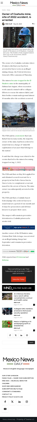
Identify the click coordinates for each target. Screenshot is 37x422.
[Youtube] (5, 409)
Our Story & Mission (10, 375)
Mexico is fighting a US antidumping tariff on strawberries (22, 324)
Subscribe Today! (18, 279)
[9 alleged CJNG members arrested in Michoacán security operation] (7, 311)
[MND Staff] (3, 24)
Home (4, 10)
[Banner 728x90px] (18, 168)
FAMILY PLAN (7, 378)
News (8, 10)
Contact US (7, 394)
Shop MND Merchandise (11, 386)
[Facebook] (10, 335)
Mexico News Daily (9, 419)
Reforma (5, 260)
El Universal (20, 257)
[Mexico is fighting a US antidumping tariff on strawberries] (7, 324)
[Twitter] (15, 335)
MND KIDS (6, 381)
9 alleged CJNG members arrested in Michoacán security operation (23, 311)
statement (20, 136)
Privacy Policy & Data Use (12, 397)
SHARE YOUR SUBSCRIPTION (23, 378)
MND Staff (8, 24)
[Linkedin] (21, 335)
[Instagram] (27, 335)
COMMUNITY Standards (11, 391)
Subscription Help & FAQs (12, 389)
